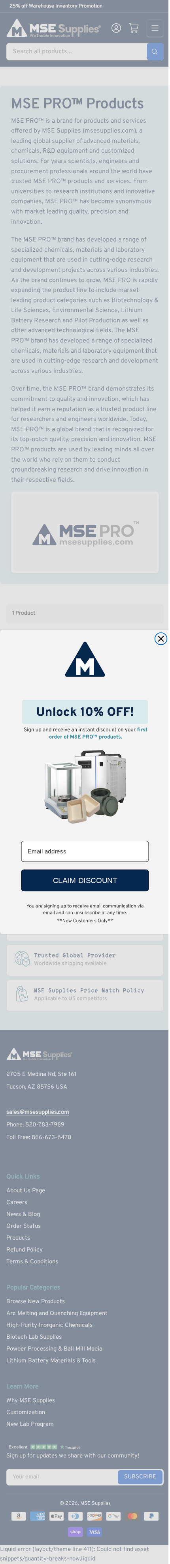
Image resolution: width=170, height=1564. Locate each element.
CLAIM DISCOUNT (85, 880)
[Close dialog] (161, 639)
